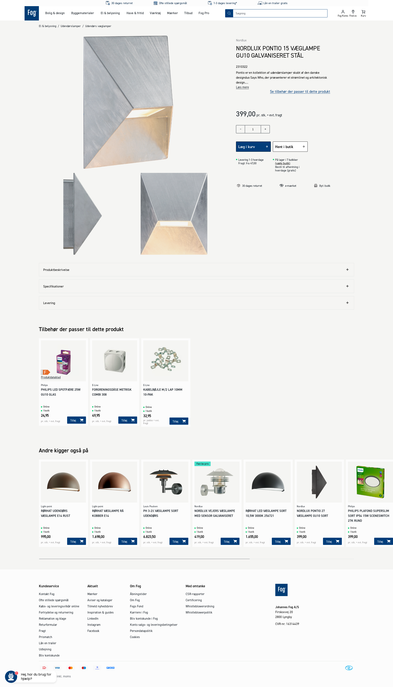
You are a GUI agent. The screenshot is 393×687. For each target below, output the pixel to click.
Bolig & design (55, 13)
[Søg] (229, 13)
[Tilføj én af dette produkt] (265, 129)
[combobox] (280, 13)
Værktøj (155, 13)
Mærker (172, 13)
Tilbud (188, 13)
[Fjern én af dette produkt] (240, 129)
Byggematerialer (82, 13)
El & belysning (110, 13)
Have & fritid (135, 13)
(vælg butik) (282, 163)
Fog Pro (204, 13)
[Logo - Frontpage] (32, 13)
